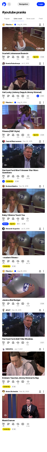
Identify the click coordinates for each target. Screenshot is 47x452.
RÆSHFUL (9, 349)
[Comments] (13, 57)
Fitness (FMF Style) (11, 131)
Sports (36, 57)
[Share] (40, 24)
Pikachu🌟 (9, 24)
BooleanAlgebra (11, 186)
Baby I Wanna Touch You (13, 215)
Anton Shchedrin (12, 391)
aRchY (8, 310)
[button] (3, 57)
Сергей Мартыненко (13, 141)
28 (42, 57)
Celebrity (9, 181)
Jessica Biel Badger (11, 300)
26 (16, 181)
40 (13, 429)
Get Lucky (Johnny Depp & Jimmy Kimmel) (22, 92)
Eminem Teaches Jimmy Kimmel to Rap (20, 378)
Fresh (41, 18)
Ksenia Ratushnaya (13, 63)
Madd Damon (8, 420)
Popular (7, 18)
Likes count (18, 18)
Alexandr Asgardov (13, 228)
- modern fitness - (10, 257)
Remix (5, 224)
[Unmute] (5, 48)
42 (13, 266)
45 (23, 224)
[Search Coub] (9, 4)
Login (40, 4)
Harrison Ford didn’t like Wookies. (17, 339)
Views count (30, 18)
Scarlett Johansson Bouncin (15, 53)
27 (42, 342)
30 (42, 96)
